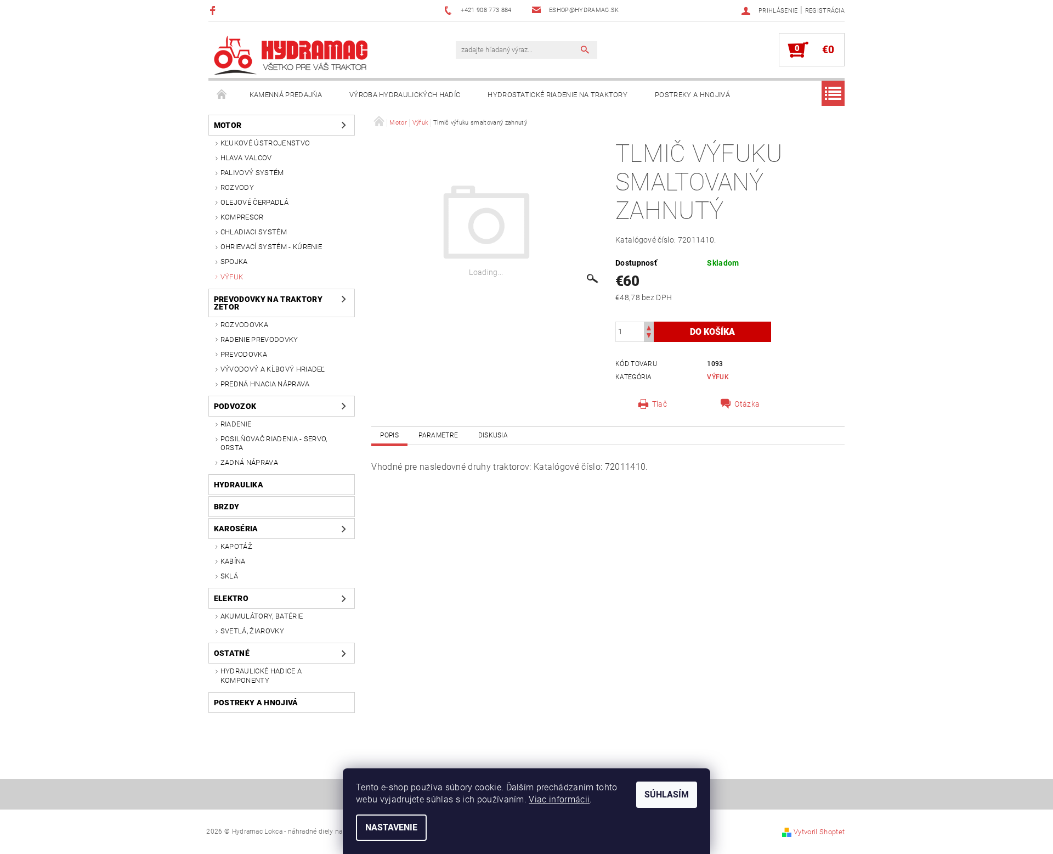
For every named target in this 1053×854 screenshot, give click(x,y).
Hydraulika (238, 484)
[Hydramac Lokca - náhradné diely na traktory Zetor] (290, 55)
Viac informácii (559, 799)
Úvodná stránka (222, 95)
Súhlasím (666, 794)
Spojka (234, 261)
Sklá (229, 576)
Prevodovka (243, 354)
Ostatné (232, 653)
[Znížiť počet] (649, 337)
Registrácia (825, 10)
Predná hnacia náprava (265, 384)
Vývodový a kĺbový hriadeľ (272, 369)
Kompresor (242, 217)
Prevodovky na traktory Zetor (268, 303)
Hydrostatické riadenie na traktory (557, 95)
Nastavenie (391, 827)
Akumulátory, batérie (261, 616)
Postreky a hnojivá (692, 95)
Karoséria (236, 528)
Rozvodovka (244, 325)
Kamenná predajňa (286, 95)
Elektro (231, 598)
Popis (389, 435)
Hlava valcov (246, 158)
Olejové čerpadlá (254, 202)
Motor (228, 125)
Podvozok (235, 406)
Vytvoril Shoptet (819, 832)
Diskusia (493, 435)
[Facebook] (214, 10)
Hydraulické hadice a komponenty (261, 675)
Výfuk (232, 277)
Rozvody (237, 187)
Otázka (747, 404)
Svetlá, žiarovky (252, 631)
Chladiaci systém (253, 232)
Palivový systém (252, 172)
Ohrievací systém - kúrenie (271, 247)
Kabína (233, 561)
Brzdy (227, 506)
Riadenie (236, 424)
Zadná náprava (249, 462)
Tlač (659, 404)
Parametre (438, 435)
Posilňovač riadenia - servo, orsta (273, 443)
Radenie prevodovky (259, 339)
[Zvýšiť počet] (649, 327)
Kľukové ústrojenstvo (265, 143)
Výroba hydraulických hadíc (404, 95)
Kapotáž (236, 546)
